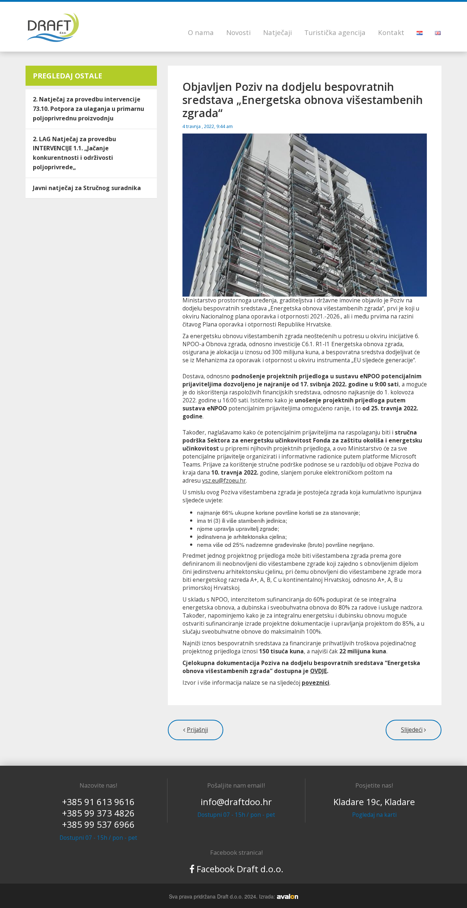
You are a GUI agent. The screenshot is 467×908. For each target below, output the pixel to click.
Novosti (238, 32)
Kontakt (391, 32)
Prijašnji (197, 730)
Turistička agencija (335, 32)
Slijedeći (411, 730)
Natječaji (277, 32)
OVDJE (318, 671)
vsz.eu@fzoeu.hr (224, 480)
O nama (201, 32)
